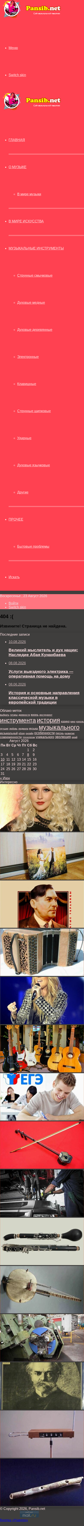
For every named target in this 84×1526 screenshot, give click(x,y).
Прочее (16, 519)
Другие (22, 492)
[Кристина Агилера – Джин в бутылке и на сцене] (42, 830)
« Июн (5, 778)
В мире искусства (26, 221)
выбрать (4, 715)
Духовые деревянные (34, 329)
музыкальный (9, 733)
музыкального (59, 727)
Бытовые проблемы (33, 546)
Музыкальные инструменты (36, 248)
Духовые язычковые (33, 465)
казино (65, 721)
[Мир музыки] (31, 17)
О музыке (17, 167)
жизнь (35, 714)
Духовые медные (31, 302)
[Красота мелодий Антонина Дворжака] (42, 1408)
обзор (22, 733)
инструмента (18, 720)
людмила (23, 728)
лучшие (4, 728)
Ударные (24, 438)
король (80, 721)
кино (72, 721)
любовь (13, 728)
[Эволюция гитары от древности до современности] (42, 1071)
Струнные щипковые (34, 411)
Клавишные (26, 384)
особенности (44, 733)
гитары (14, 715)
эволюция (63, 737)
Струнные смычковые (35, 275)
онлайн (29, 733)
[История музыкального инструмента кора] (42, 1312)
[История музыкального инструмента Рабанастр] (42, 1167)
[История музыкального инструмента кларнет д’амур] (42, 1264)
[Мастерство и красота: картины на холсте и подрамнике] (42, 878)
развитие (70, 733)
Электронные (28, 357)
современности (11, 737)
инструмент (45, 715)
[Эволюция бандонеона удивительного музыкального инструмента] (42, 975)
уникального (45, 737)
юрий (74, 737)
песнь (60, 733)
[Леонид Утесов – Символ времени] (42, 926)
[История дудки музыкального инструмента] (42, 1505)
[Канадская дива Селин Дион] (42, 1023)
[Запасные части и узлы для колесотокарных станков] (42, 1360)
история (48, 720)
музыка (33, 728)
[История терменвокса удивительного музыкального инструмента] (42, 1456)
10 (3, 759)
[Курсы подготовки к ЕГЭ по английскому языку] (42, 1119)
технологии (29, 737)
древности (24, 715)
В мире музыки (29, 194)
